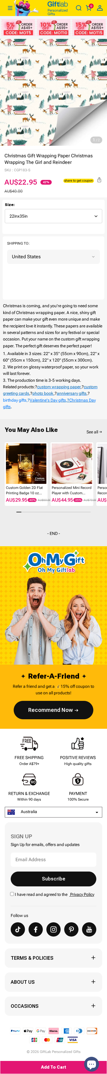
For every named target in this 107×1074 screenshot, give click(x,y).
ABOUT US (23, 982)
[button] (7, 465)
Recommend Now (50, 710)
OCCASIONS (25, 1006)
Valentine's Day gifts (48, 400)
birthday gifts (14, 400)
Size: (10, 205)
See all (92, 432)
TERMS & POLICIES (32, 958)
